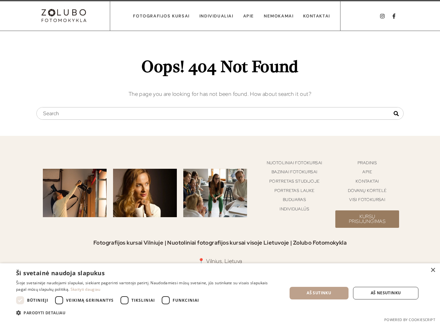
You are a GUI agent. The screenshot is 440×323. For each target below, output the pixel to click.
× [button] (432, 270)
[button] (147, 313)
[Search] (396, 113)
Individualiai (216, 16)
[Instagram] (382, 16)
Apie (248, 16)
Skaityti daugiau (85, 289)
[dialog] (220, 293)
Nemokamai (278, 16)
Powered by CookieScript (409, 319)
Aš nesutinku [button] (386, 293)
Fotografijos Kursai (161, 16)
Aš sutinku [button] (319, 293)
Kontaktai (316, 16)
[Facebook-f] (394, 16)
